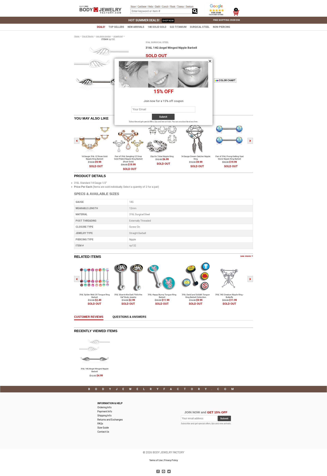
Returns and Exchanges (110, 419)
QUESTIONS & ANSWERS (129, 316)
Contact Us (103, 431)
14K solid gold (157, 27)
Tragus (180, 6)
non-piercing (221, 27)
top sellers (116, 27)
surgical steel (199, 27)
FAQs (100, 423)
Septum (189, 6)
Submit (224, 418)
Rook (172, 6)
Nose (133, 6)
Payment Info (104, 411)
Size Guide (103, 427)
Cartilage (142, 6)
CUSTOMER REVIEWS (88, 316)
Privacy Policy (171, 460)
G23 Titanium (178, 27)
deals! (101, 27)
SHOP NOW (168, 20)
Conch (165, 6)
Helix (150, 6)
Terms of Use (155, 460)
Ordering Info (104, 407)
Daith (157, 6)
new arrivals (136, 27)
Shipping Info (104, 415)
